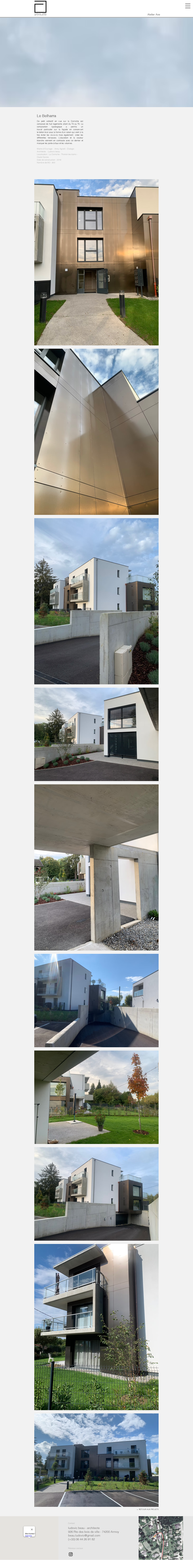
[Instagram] (70, 1554)
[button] (187, 6)
